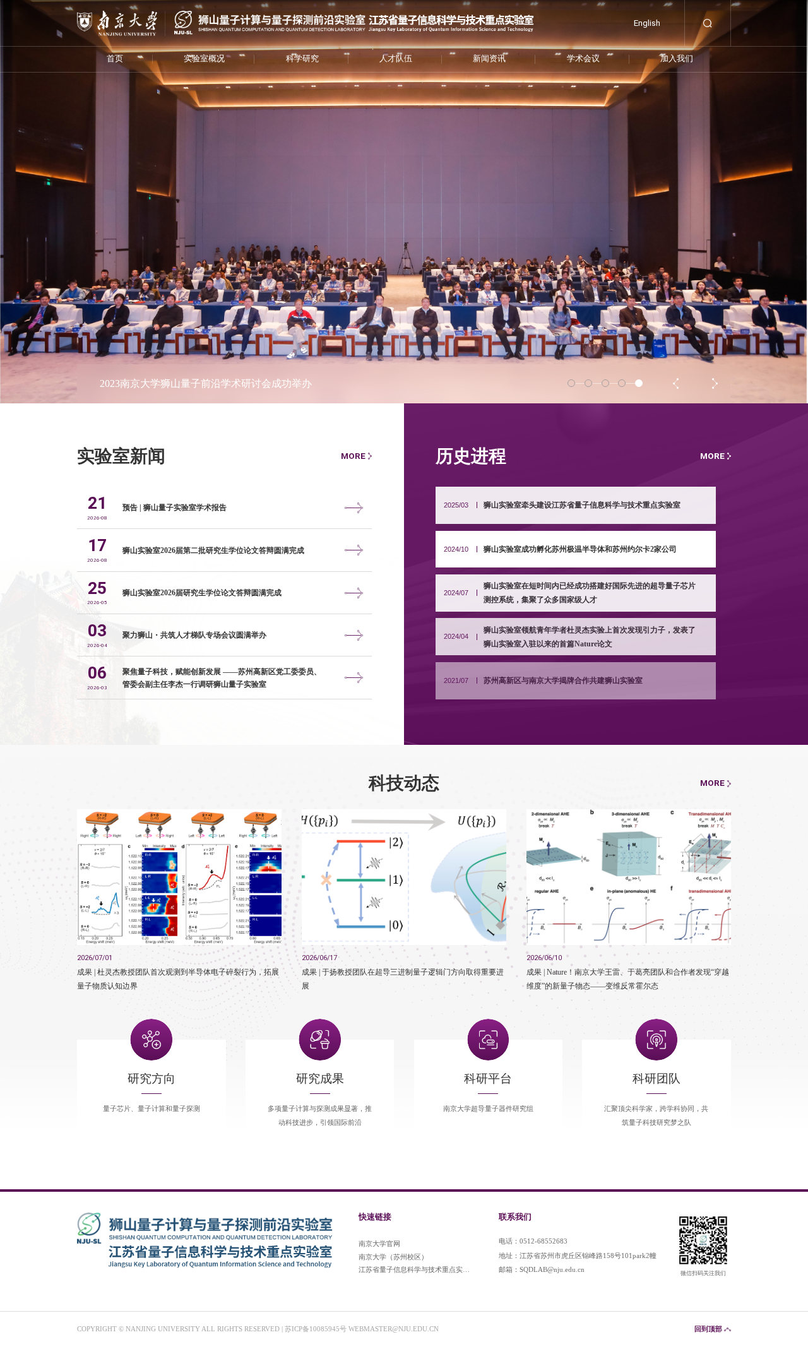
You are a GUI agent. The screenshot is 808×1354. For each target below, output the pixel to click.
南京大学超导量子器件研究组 (488, 1108)
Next (715, 383)
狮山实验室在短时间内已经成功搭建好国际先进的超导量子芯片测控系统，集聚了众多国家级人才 (590, 592)
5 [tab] (639, 383)
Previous (676, 383)
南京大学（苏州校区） (393, 1257)
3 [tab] (605, 383)
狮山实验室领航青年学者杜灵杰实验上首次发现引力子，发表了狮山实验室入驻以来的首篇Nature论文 (590, 637)
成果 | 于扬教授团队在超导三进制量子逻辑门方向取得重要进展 (403, 979)
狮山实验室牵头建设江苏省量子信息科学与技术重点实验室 (582, 505)
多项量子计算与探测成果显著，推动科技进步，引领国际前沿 (320, 1115)
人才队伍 (395, 58)
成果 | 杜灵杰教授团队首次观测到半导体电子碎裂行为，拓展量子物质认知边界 (178, 979)
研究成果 (320, 1079)
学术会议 (583, 58)
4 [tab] (622, 383)
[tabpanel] (404, 201)
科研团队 (656, 1079)
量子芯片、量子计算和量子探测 (151, 1108)
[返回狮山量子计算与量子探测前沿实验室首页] (305, 13)
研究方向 (151, 1079)
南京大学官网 (379, 1243)
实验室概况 (204, 58)
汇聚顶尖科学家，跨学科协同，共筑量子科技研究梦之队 (656, 1115)
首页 (115, 58)
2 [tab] (588, 383)
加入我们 (676, 58)
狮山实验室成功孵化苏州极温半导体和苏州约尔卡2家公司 (580, 549)
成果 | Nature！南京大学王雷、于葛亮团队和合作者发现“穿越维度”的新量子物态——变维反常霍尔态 (627, 979)
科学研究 (302, 58)
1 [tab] (571, 383)
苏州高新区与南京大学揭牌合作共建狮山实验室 (563, 680)
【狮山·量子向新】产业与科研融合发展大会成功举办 (217, 383)
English (647, 23)
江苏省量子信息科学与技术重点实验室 (414, 1271)
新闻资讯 (489, 58)
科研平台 (488, 1079)
